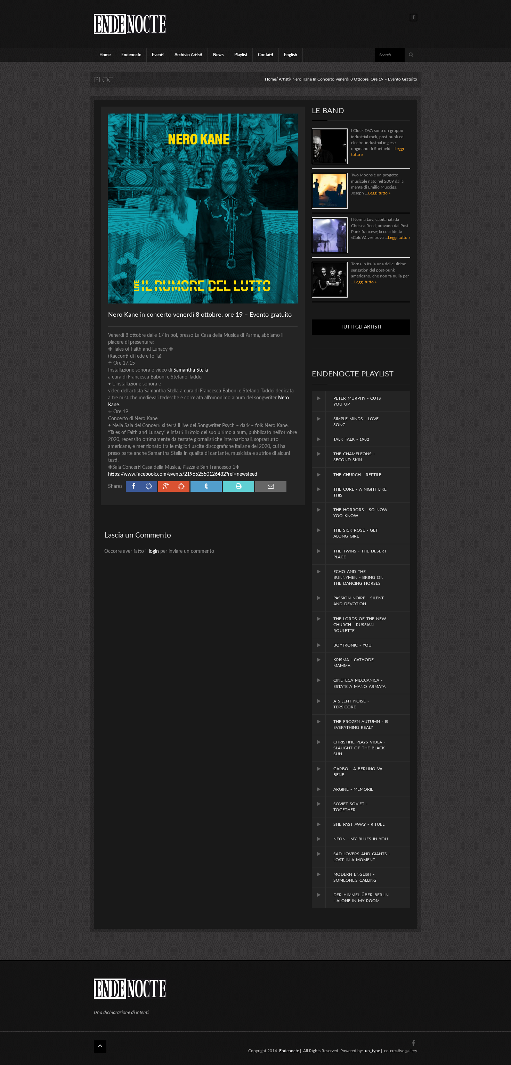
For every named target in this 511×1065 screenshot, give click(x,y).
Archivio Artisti (188, 55)
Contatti (265, 55)
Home (105, 55)
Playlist (240, 55)
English (290, 55)
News (218, 55)
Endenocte (131, 55)
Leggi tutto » (379, 193)
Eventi (158, 55)
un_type (372, 1051)
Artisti (284, 79)
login (154, 551)
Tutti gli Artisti (361, 327)
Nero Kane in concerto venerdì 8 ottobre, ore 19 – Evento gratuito (200, 315)
